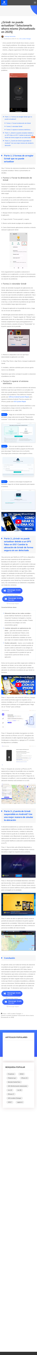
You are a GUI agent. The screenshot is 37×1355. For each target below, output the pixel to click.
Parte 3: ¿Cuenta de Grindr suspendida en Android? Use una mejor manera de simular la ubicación (19, 143)
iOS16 (21, 1074)
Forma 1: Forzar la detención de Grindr (18, 123)
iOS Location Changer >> (15, 1013)
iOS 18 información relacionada (17, 1086)
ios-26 (19, 1090)
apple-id (19, 1102)
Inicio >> (5, 1013)
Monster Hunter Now (14, 1082)
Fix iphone (11, 1074)
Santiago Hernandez (10, 36)
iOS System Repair (20, 401)
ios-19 (10, 1090)
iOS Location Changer (25, 38)
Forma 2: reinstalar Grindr (14, 126)
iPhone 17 (11, 1094)
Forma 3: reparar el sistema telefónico (18, 129)
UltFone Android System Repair (19, 397)
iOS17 (10, 1102)
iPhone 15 (24, 1078)
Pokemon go (12, 1078)
